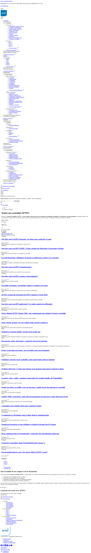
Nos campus (9, 507)
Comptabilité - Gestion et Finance (16, 97)
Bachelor (11, 133)
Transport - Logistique (14, 104)
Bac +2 (10, 43)
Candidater (11, 172)
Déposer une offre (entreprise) (16, 174)
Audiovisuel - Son (13, 31)
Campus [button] (4, 230)
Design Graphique (13, 32)
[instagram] (4, 545)
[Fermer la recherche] (2, 194)
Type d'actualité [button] (6, 229)
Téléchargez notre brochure (9, 186)
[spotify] (8, 545)
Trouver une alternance (11, 522)
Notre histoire (9, 502)
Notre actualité (9, 505)
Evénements (12, 169)
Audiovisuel (12, 93)
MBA (10, 134)
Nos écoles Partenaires (14, 161)
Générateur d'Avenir (13, 156)
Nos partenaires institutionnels (16, 163)
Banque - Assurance (13, 35)
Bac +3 (10, 44)
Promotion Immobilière (14, 85)
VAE (10, 114)
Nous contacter (9, 524)
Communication (12, 79)
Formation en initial (13, 142)
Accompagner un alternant (15, 111)
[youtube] (11, 545)
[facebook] (2, 545)
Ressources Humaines (14, 86)
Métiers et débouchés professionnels (14, 520)
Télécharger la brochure (14, 178)
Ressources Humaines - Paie (15, 37)
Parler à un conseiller (13, 176)
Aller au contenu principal (6, 1)
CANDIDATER (4, 6)
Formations (5, 20)
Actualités (11, 167)
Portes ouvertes (6, 188)
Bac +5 (10, 46)
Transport (11, 88)
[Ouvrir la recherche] (2, 192)
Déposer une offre (13, 110)
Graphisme (11, 83)
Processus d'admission (14, 125)
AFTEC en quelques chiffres (15, 158)
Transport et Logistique (14, 39)
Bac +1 (10, 42)
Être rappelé (5, 205)
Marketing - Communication (15, 101)
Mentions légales (7, 538)
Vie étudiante (9, 519)
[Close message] (2, 9)
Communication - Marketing (15, 28)
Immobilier (11, 36)
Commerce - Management (15, 27)
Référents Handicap (13, 157)
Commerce (11, 78)
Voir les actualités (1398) (7, 233)
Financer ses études (13, 128)
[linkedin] (6, 545)
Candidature (5, 190)
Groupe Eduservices (13, 164)
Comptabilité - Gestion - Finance (16, 26)
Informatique (12, 84)
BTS (10, 131)
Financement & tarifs (11, 521)
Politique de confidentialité (9, 542)
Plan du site (6, 540)
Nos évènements (6, 498)
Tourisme (11, 34)
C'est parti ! (17, 201)
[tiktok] (10, 545)
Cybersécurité (12, 81)
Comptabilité (12, 80)
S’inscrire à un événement (15, 177)
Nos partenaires (9, 503)
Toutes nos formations (11, 515)
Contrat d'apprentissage (14, 139)
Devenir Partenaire (13, 112)
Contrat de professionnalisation (16, 140)
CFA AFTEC (12, 153)
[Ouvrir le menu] (2, 18)
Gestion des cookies (7, 541)
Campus (5, 55)
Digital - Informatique (14, 30)
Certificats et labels (13, 154)
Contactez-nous (12, 173)
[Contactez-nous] (1, 203)
